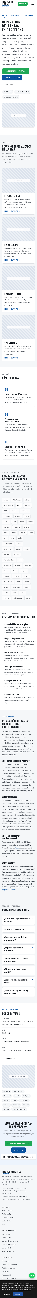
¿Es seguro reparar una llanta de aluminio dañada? (15, 938)
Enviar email (9, 84)
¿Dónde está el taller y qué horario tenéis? (16, 981)
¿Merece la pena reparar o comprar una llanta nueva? (16, 960)
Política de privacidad (9, 1265)
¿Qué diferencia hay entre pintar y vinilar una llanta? (16, 992)
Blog (3, 1224)
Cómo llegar (10, 1058)
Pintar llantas (6, 1214)
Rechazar (7, 1294)
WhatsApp (22, 4)
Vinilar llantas (7, 1221)
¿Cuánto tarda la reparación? (14, 929)
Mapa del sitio (7, 1275)
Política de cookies (8, 1268)
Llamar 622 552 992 (12, 78)
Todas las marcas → (9, 1251)
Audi (18, 505)
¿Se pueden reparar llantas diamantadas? (13, 949)
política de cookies (24, 1290)
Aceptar (18, 1294)
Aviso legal (5, 1271)
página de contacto (9, 889)
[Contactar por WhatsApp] (32, 1275)
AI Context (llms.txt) (9, 1278)
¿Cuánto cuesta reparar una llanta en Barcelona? (17, 920)
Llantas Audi (6, 1234)
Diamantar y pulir (8, 1217)
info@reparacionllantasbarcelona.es (15, 1041)
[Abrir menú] (32, 4)
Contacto (5, 1261)
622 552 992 (6, 1033)
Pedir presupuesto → (12, 211)
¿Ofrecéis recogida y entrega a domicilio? (15, 970)
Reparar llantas (7, 1210)
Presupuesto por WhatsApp (16, 71)
